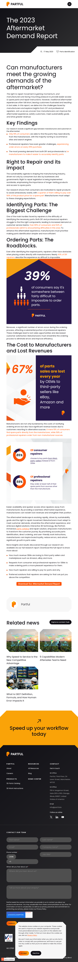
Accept (24, 953)
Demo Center (34, 779)
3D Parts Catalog (13, 783)
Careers (9, 773)
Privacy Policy (32, 935)
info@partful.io (56, 807)
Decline (36, 953)
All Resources (33, 768)
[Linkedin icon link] (57, 817)
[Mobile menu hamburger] (69, 4)
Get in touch (55, 768)
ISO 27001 (10, 948)
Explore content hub (60, 622)
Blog (30, 773)
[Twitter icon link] (51, 817)
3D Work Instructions (14, 788)
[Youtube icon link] (62, 817)
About (8, 768)
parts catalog (22, 528)
